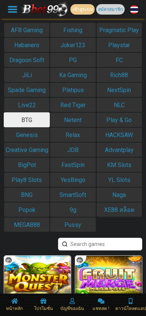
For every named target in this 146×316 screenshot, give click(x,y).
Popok (27, 209)
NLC (119, 105)
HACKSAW (119, 135)
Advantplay (119, 150)
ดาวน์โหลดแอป (130, 308)
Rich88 (119, 75)
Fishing (72, 30)
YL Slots (119, 179)
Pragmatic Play (119, 30)
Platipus (73, 90)
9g (73, 209)
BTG (26, 120)
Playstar (119, 45)
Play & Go (119, 120)
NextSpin (119, 90)
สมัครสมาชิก (110, 9)
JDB (73, 150)
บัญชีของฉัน (72, 308)
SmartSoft (73, 194)
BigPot (27, 164)
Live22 (27, 105)
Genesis (27, 135)
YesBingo (73, 179)
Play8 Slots (27, 179)
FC (119, 60)
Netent (73, 120)
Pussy (72, 224)
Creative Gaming (27, 150)
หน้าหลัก (14, 308)
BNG (27, 194)
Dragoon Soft (26, 60)
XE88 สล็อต (119, 209)
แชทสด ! (100, 308)
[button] (134, 9)
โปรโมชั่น (43, 308)
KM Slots (119, 164)
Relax (73, 135)
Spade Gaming (27, 90)
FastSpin (73, 164)
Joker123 (72, 45)
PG (73, 60)
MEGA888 (27, 224)
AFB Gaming (27, 30)
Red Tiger (73, 105)
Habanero (26, 45)
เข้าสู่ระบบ (83, 9)
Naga (119, 194)
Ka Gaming (73, 75)
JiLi (27, 75)
